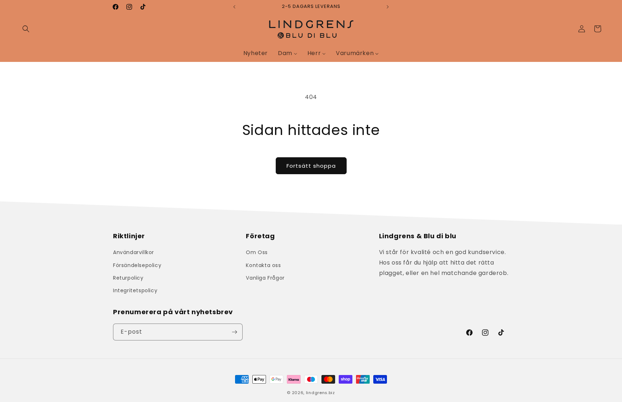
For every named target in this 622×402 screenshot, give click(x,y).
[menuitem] (255, 53)
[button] (26, 29)
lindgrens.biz (320, 393)
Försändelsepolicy (137, 265)
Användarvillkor (133, 252)
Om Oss (257, 252)
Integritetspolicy (135, 290)
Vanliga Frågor (265, 277)
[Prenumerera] (234, 332)
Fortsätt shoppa (311, 166)
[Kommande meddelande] (388, 7)
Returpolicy (128, 277)
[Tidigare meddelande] (234, 7)
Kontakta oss (263, 265)
